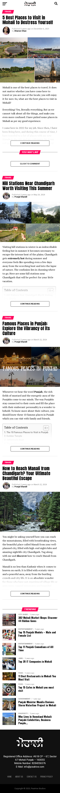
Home (9, 776)
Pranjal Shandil (20, 197)
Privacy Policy (46, 776)
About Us (19, 776)
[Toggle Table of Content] (44, 428)
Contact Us (32, 776)
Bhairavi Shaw (20, 31)
